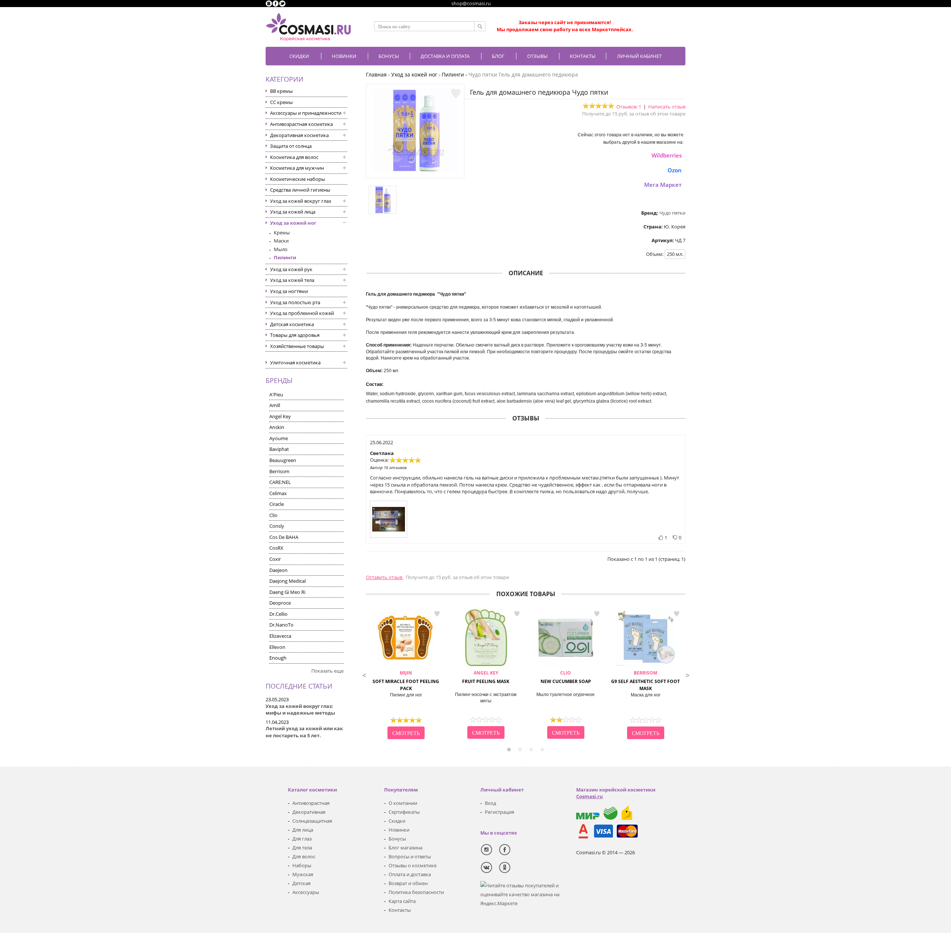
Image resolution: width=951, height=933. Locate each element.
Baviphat (279, 449)
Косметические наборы (297, 179)
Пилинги (285, 257)
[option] (406, 674)
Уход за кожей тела (292, 280)
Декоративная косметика (299, 135)
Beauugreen (282, 460)
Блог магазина (405, 847)
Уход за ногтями (289, 291)
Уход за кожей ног (293, 223)
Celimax (278, 493)
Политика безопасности (416, 892)
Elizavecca (280, 636)
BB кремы (281, 91)
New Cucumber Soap (566, 677)
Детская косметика (292, 324)
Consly (276, 526)
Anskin (276, 427)
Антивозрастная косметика (301, 124)
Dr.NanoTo (281, 624)
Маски (281, 240)
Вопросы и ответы (410, 856)
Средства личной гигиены (300, 189)
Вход (490, 803)
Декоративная (308, 812)
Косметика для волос (294, 157)
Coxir (275, 559)
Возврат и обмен (408, 883)
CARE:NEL (280, 482)
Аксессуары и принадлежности (305, 113)
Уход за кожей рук (291, 269)
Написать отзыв (666, 106)
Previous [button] (364, 674)
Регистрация (499, 812)
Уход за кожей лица (292, 211)
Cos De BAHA (283, 537)
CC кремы (281, 102)
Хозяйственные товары (297, 346)
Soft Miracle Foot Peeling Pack (406, 681)
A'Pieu (276, 394)
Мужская (302, 874)
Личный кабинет (639, 56)
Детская (301, 883)
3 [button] (531, 749)
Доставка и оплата (445, 56)
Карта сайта (402, 901)
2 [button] (520, 749)
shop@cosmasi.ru (471, 3)
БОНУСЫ (389, 56)
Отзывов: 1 (628, 106)
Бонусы (397, 838)
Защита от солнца (291, 146)
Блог (498, 56)
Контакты (582, 56)
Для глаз (302, 838)
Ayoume (278, 438)
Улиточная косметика (295, 362)
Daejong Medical (287, 581)
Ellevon (277, 647)
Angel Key (280, 416)
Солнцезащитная (312, 820)
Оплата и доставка (410, 874)
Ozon (675, 170)
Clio (273, 515)
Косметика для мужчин (297, 168)
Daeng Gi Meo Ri (287, 592)
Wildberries (667, 155)
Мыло (281, 249)
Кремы (282, 232)
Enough (277, 657)
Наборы (301, 865)
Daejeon (278, 570)
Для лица (302, 829)
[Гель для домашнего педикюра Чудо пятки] (415, 171)
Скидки (299, 56)
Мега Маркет (663, 184)
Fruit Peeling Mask (485, 677)
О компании (403, 803)
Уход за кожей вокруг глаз (300, 201)
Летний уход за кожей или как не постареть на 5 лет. (304, 732)
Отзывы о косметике (412, 865)
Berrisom (279, 471)
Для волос (303, 856)
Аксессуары (305, 892)
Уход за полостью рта (295, 302)
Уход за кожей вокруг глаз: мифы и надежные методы (300, 709)
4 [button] (542, 749)
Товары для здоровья (294, 335)
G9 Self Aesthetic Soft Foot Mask (645, 681)
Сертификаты (404, 812)
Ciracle (276, 504)
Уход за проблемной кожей (302, 313)
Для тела (302, 847)
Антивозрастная (311, 803)
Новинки (344, 56)
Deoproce (280, 602)
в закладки (437, 613)
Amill (274, 405)
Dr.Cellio (278, 614)
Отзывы (537, 56)
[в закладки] (456, 93)
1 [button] (509, 749)
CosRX (276, 547)
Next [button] (687, 674)
